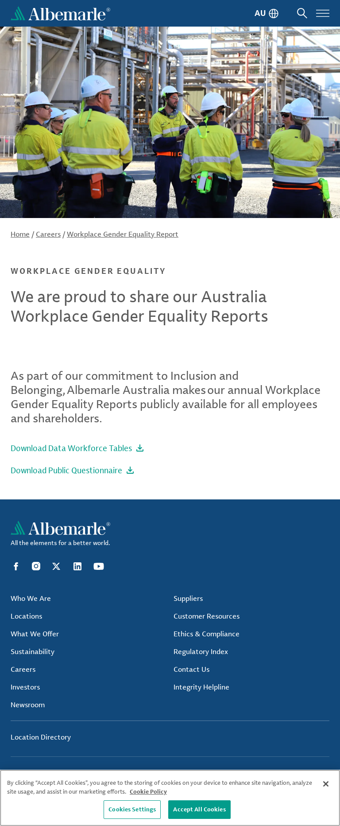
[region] (170, 798)
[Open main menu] (322, 13)
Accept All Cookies (199, 809)
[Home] (60, 13)
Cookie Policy (148, 791)
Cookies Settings (132, 809)
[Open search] (302, 13)
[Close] (326, 784)
